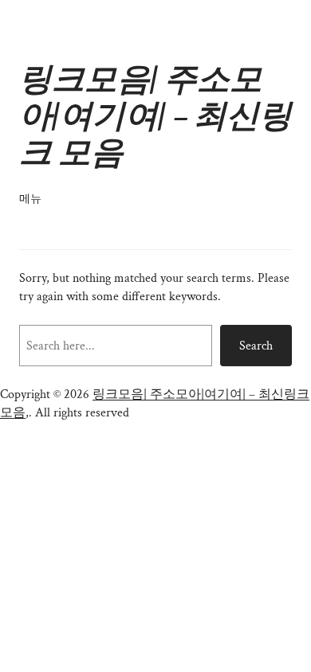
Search (256, 345)
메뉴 (30, 199)
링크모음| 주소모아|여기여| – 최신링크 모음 (155, 116)
